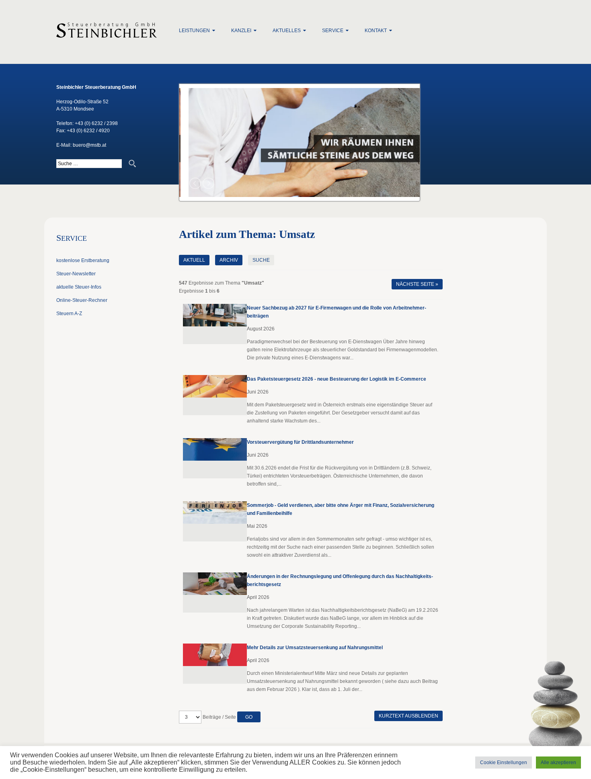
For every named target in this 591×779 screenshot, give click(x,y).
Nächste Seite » (417, 284)
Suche (261, 260)
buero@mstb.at (89, 145)
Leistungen (194, 30)
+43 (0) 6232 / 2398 (96, 123)
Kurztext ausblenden (408, 716)
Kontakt (376, 30)
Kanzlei (241, 30)
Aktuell (194, 260)
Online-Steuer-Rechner (81, 300)
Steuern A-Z (69, 313)
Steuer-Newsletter (76, 274)
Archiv (229, 260)
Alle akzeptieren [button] (558, 762)
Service (332, 30)
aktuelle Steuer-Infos (78, 287)
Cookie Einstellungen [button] (503, 762)
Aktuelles (287, 30)
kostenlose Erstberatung (82, 260)
